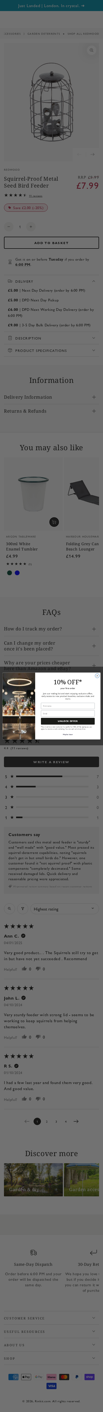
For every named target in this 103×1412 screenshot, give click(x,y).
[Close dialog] (97, 676)
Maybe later (68, 734)
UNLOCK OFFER (68, 721)
